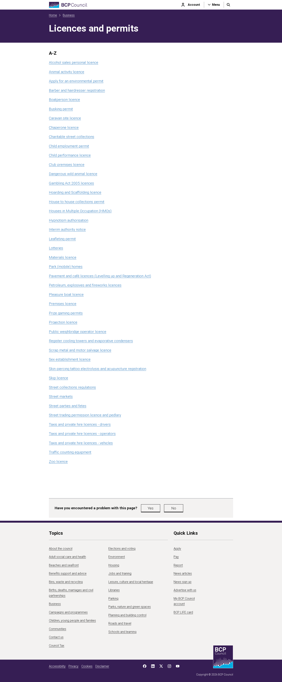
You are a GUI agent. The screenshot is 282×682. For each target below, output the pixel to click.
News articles (183, 573)
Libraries (114, 590)
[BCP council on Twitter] (161, 666)
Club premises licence (66, 164)
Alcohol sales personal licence (73, 62)
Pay (176, 557)
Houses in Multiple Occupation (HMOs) (80, 211)
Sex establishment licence (70, 359)
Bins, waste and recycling (66, 582)
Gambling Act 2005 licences (71, 183)
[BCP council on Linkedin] (153, 666)
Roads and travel (119, 623)
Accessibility (57, 666)
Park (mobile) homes (65, 266)
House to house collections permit (76, 202)
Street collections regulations (72, 387)
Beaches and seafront (64, 565)
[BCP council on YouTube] (177, 666)
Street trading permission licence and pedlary (85, 415)
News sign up (182, 582)
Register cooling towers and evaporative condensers (91, 341)
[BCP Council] (68, 5)
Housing (113, 565)
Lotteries (56, 248)
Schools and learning (122, 632)
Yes (150, 508)
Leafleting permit (62, 239)
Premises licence (62, 303)
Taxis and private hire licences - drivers (80, 424)
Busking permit (61, 109)
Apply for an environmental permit (76, 81)
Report (178, 565)
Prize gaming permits (66, 313)
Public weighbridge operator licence (77, 331)
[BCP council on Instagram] (169, 666)
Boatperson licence (64, 99)
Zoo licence (58, 461)
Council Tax (56, 645)
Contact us (56, 637)
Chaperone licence (64, 127)
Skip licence (58, 378)
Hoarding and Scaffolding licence (75, 192)
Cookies (86, 666)
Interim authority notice (67, 229)
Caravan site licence (65, 118)
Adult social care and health (67, 557)
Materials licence (62, 257)
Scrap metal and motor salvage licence (80, 350)
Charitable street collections (71, 136)
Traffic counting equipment (70, 452)
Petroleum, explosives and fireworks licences (85, 285)
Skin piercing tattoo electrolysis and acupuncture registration (97, 369)
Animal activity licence (66, 72)
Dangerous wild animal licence (73, 174)
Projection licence (63, 322)
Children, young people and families (72, 620)
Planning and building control (127, 615)
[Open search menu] (228, 5)
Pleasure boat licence (66, 294)
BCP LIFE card (183, 612)
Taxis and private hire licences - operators (82, 433)
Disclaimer (102, 666)
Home (53, 15)
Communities (57, 629)
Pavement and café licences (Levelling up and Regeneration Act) (100, 276)
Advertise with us (185, 590)
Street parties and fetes (67, 406)
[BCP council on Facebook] (144, 666)
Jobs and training (119, 573)
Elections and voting (121, 548)
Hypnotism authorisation (68, 220)
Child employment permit (69, 146)
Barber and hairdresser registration (77, 90)
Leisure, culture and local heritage (130, 582)
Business (69, 15)
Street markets (61, 396)
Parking (113, 598)
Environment (116, 557)
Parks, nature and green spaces (129, 607)
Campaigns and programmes (68, 612)
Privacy (73, 666)
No (173, 508)
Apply (177, 548)
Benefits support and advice (68, 573)
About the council (60, 548)
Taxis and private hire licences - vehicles (81, 443)
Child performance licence (70, 155)
